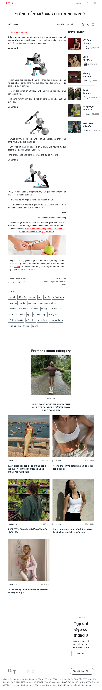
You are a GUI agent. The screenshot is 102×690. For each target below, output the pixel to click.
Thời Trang (86, 47)
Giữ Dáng (13, 24)
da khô (35, 326)
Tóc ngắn (12, 303)
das (39, 297)
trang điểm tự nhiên (47, 303)
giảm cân (22, 297)
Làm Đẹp (85, 64)
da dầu (47, 297)
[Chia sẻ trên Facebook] (77, 24)
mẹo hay (34, 309)
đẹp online (23, 309)
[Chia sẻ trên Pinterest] (82, 24)
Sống (86, 81)
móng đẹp (30, 320)
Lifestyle (88, 130)
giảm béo (32, 303)
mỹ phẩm (20, 314)
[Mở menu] (95, 3)
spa (28, 314)
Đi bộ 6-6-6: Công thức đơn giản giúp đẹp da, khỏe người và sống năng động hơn (51, 407)
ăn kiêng (12, 309)
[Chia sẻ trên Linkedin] (92, 24)
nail (61, 309)
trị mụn (26, 326)
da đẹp (44, 309)
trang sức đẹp (39, 314)
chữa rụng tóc (14, 326)
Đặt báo (79, 3)
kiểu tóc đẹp (58, 297)
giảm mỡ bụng (56, 320)
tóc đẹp (32, 297)
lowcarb (11, 297)
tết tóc (11, 314)
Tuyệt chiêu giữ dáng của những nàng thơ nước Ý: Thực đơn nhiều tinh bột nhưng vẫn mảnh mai (27, 469)
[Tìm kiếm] (87, 3)
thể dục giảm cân (16, 320)
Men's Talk (86, 97)
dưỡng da (52, 314)
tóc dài (22, 303)
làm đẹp (53, 309)
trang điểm (42, 320)
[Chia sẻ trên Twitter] (87, 24)
